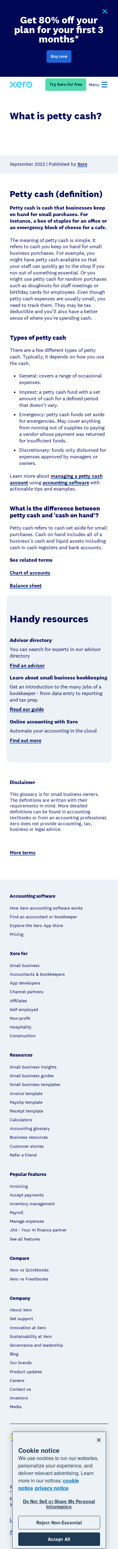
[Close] (99, 1440)
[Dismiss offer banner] (104, 11)
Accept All (59, 1539)
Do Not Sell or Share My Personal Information (59, 1504)
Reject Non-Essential (59, 1522)
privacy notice (52, 1488)
